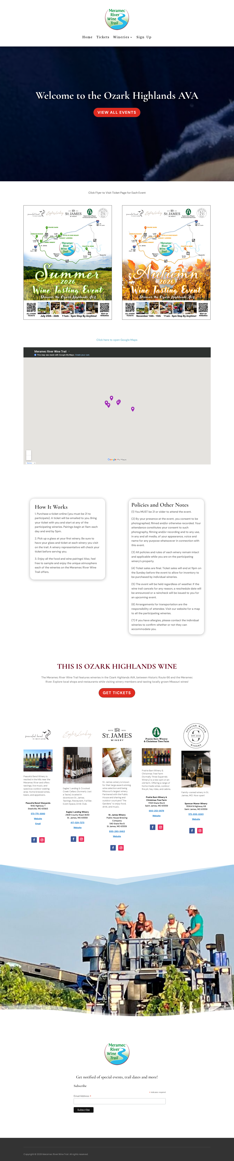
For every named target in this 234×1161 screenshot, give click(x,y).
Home (87, 37)
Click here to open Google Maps (116, 340)
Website (38, 818)
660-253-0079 (156, 810)
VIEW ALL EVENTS (116, 112)
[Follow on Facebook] (34, 840)
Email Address (82, 1096)
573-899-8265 (196, 814)
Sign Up (144, 37)
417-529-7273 (77, 822)
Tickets (102, 37)
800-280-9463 (117, 831)
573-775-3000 (38, 813)
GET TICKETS (117, 692)
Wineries (121, 37)
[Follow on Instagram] (42, 840)
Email (38, 823)
